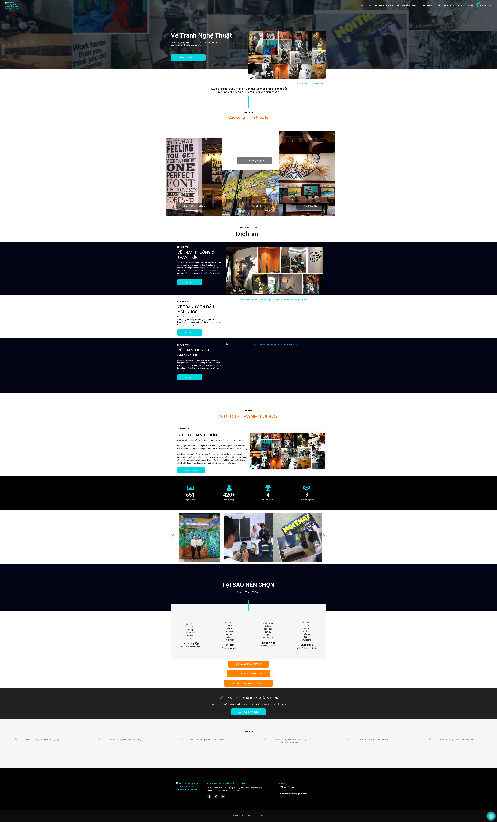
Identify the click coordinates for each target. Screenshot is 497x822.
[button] (188, 57)
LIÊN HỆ (469, 5)
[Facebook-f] (209, 796)
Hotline (282, 783)
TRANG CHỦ (366, 5)
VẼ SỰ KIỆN (449, 5)
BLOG (460, 5)
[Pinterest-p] (216, 796)
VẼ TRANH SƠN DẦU (432, 5)
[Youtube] (223, 796)
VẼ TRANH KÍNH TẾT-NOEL (408, 5)
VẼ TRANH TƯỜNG (383, 5)
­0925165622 (485, 5)
